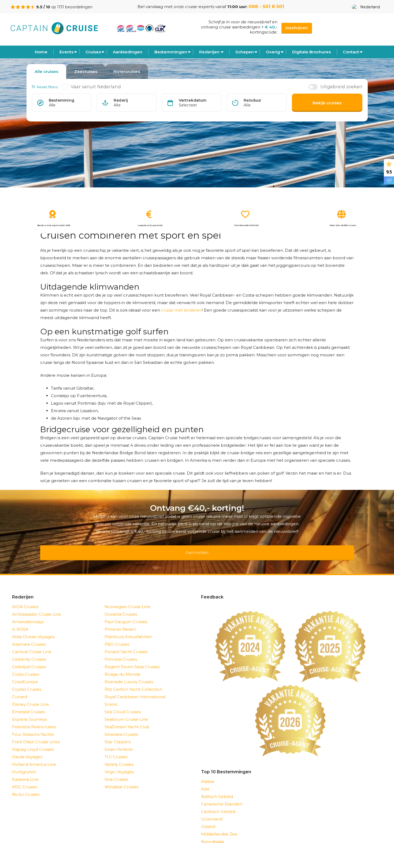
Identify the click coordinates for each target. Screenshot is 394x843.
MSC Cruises (24, 779)
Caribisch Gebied (218, 804)
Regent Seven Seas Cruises (132, 659)
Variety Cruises (119, 757)
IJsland (208, 819)
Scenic (111, 697)
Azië (205, 782)
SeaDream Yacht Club (127, 719)
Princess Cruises (121, 652)
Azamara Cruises (29, 637)
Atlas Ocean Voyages (33, 629)
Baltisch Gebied (217, 789)
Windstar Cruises (121, 779)
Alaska (207, 774)
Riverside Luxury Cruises (129, 674)
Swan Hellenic (119, 742)
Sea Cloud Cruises (123, 704)
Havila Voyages (27, 749)
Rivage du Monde (122, 667)
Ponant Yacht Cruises (126, 644)
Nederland (370, 7)
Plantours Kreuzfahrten (128, 629)
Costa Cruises (25, 667)
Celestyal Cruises (29, 659)
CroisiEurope (25, 674)
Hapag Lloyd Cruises (33, 742)
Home (41, 51)
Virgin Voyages (119, 764)
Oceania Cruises (121, 607)
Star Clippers (118, 734)
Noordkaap (212, 834)
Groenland (211, 812)
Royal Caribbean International (135, 689)
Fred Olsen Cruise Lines (36, 734)
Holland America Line (34, 757)
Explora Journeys (29, 712)
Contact (351, 51)
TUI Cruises (116, 749)
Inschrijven (296, 27)
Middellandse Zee (219, 827)
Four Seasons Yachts (33, 727)
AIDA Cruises (25, 599)
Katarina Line (25, 772)
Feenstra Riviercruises (34, 719)
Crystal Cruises (26, 682)
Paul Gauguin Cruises (126, 614)
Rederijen (209, 51)
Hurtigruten (24, 764)
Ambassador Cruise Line (36, 607)
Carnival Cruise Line (31, 644)
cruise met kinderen (181, 310)
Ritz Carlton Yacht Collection (133, 682)
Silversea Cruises (121, 727)
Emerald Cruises (28, 704)
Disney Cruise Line (30, 697)
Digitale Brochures (311, 51)
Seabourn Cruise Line (126, 712)
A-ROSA (20, 622)
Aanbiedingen (127, 51)
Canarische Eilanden (221, 797)
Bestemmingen (170, 51)
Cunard (19, 689)
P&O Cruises (117, 637)
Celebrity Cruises (29, 652)
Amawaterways (27, 614)
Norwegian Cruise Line (127, 599)
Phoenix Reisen (120, 622)
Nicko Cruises (25, 787)
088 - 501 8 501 (266, 6)
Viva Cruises (116, 772)
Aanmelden (197, 549)
